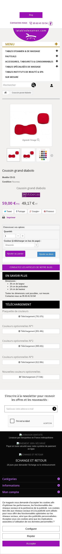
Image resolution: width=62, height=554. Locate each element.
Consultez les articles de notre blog (31, 267)
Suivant (51, 155)
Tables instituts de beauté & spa (24, 71)
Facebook (50, 23)
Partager (21, 211)
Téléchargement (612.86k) (31, 362)
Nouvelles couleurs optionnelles (21, 371)
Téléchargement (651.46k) (31, 331)
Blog (31, 15)
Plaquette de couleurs (15, 311)
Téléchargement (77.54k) (32, 377)
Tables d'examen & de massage (22, 51)
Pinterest (50, 211)
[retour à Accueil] (5, 93)
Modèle (5, 177)
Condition (6, 182)
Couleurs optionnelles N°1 (17, 326)
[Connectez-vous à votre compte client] (52, 85)
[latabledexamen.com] (31, 35)
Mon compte (10, 492)
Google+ (35, 211)
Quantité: (8, 231)
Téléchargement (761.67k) (31, 316)
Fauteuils (10, 56)
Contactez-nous (18, 22)
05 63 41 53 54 (40, 23)
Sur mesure (11, 77)
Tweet (9, 211)
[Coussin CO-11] (13, 155)
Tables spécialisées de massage (23, 66)
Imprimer (11, 217)
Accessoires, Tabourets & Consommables (29, 61)
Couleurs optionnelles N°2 (17, 341)
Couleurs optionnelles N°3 (17, 357)
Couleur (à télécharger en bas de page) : (23, 241)
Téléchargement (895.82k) (31, 346)
